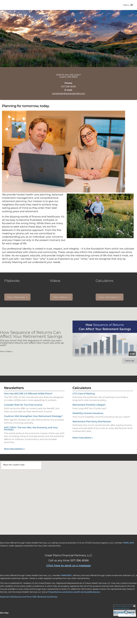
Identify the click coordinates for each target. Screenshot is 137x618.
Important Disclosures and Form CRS (18, 597)
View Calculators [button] (108, 297)
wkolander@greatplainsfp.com (68, 93)
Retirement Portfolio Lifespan (89, 405)
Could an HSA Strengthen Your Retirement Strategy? (33, 416)
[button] (128, 5)
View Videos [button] (60, 297)
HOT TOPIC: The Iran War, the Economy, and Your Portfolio (31, 428)
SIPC (132, 543)
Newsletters (14, 388)
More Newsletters (14, 449)
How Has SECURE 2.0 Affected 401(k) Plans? (28, 393)
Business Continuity (47, 597)
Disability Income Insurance (88, 413)
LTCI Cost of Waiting (84, 393)
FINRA (126, 543)
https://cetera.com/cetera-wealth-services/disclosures (74, 592)
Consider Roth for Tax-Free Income (23, 405)
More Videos (6, 351)
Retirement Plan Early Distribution (92, 421)
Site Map (4, 613)
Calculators (82, 388)
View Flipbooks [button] (16, 297)
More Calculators (83, 437)
